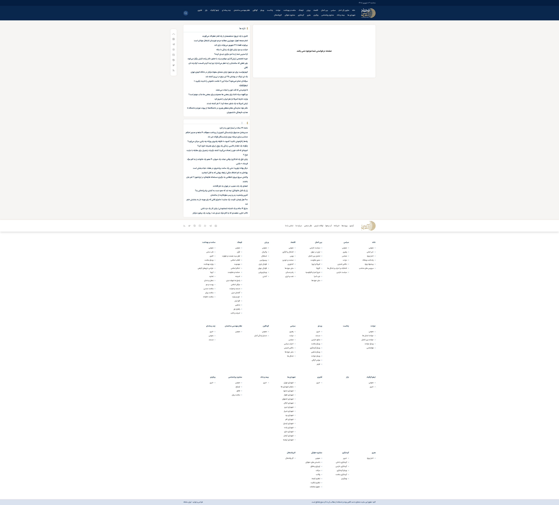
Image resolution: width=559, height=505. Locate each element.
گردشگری (301, 15)
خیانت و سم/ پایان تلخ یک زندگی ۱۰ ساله (232, 49)
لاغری (211, 256)
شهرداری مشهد (288, 391)
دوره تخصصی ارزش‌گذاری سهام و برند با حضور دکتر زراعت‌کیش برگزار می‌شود (218, 58)
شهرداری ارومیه (288, 439)
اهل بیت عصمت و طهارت (231, 256)
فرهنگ (301, 10)
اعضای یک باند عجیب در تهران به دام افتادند (230, 186)
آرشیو (352, 225)
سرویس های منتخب (366, 268)
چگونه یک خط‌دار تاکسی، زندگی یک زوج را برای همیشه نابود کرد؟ (222, 146)
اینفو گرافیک (214, 10)
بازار (206, 10)
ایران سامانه (187, 502)
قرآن (238, 252)
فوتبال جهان (262, 268)
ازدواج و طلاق (315, 466)
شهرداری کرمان (288, 435)
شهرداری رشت (288, 427)
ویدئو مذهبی (315, 352)
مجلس (344, 256)
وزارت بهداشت (208, 264)
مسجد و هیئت (234, 288)
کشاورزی (290, 264)
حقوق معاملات (315, 486)
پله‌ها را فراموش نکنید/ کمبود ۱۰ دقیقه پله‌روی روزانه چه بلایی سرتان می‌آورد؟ (217, 141)
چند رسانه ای (226, 10)
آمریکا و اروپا (316, 264)
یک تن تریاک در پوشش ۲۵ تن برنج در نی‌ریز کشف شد (227, 76)
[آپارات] (174, 49)
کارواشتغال (278, 15)
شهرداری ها (351, 15)
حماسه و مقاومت (234, 272)
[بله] (174, 60)
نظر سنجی (308, 225)
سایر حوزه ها (316, 280)
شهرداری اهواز (288, 395)
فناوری (200, 10)
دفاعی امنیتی (342, 264)
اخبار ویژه (370, 256)
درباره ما (299, 225)
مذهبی (237, 305)
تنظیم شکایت (315, 482)
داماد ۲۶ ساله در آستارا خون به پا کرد (234, 128)
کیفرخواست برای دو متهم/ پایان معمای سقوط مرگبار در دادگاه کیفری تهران (219, 72)
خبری (318, 331)
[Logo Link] (368, 13)
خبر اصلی (370, 252)
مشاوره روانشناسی (327, 15)
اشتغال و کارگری (287, 252)
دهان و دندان (208, 280)
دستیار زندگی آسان (260, 335)
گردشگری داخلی (341, 462)
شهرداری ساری (288, 431)
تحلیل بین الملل (314, 256)
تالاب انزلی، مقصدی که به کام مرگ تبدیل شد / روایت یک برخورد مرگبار (220, 213)
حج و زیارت (236, 297)
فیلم (318, 364)
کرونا (211, 272)
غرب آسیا (317, 276)
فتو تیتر (237, 301)
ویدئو (262, 10)
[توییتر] (174, 65)
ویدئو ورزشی (262, 272)
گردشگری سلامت (341, 474)
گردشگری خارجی (341, 466)
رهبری (345, 252)
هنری (309, 15)
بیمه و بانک (341, 15)
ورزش (308, 10)
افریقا (318, 268)
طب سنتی (209, 252)
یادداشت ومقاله (368, 260)
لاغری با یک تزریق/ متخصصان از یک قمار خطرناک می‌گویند (225, 36)
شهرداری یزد (289, 415)
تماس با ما (289, 225)
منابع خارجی (315, 339)
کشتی (265, 276)
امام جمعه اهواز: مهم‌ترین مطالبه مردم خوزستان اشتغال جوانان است (221, 40)
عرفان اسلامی (235, 284)
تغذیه (211, 276)
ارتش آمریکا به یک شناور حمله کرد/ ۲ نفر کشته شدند (227, 103)
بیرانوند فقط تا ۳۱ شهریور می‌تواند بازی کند (231, 45)
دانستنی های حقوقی (312, 462)
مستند (317, 335)
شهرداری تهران (288, 382)
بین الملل (324, 10)
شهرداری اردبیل (288, 423)
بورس (291, 256)
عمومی (371, 248)
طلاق (238, 391)
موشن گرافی (316, 360)
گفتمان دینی (235, 292)
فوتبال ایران (263, 264)
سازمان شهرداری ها (287, 386)
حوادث (278, 10)
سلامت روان (209, 292)
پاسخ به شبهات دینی (233, 280)
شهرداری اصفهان (287, 399)
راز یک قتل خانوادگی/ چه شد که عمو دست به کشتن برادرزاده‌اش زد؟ (221, 190)
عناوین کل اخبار (343, 10)
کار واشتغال (289, 458)
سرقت (318, 470)
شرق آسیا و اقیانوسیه (313, 272)
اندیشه (237, 276)
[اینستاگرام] (174, 39)
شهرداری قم (289, 419)
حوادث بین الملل (367, 339)
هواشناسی (370, 348)
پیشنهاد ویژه (369, 264)
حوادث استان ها (368, 335)
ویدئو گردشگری (315, 348)
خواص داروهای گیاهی (205, 268)
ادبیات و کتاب (235, 313)
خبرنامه (336, 225)
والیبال (264, 252)
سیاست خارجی (341, 272)
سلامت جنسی (208, 288)
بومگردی (344, 478)
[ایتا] (174, 55)
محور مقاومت (315, 260)
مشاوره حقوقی (290, 15)
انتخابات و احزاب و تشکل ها (337, 268)
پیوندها (344, 225)
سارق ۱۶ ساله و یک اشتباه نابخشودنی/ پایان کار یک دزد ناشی (224, 208)
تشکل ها (290, 356)
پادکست (270, 10)
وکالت (318, 474)
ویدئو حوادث (369, 344)
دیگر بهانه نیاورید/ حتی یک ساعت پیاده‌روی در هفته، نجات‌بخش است (220, 168)
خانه (353, 10)
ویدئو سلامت (209, 260)
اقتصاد (315, 10)
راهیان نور (236, 309)
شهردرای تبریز (288, 407)
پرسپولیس (263, 260)
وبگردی (315, 15)
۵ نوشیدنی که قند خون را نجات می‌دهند (232, 90)
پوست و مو (209, 284)
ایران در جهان (315, 252)
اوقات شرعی (318, 225)
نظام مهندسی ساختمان (242, 10)
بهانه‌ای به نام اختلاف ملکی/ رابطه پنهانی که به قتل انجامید (225, 172)
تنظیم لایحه (316, 478)
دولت (345, 260)
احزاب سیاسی (288, 344)
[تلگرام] (173, 44)
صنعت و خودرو (288, 260)
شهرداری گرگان (288, 403)
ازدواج (238, 386)
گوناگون (255, 10)
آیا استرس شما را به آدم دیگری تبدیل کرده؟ (231, 54)
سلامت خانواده (208, 297)
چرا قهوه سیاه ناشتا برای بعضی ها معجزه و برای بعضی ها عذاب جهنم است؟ (218, 94)
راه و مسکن (289, 272)
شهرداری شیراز (288, 411)
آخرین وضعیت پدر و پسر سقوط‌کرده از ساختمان (229, 195)
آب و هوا (328, 225)
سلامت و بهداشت (289, 10)
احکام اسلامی (235, 268)
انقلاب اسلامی (235, 260)
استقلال (264, 256)
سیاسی (333, 10)
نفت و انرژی (289, 276)
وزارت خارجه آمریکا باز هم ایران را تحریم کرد (231, 99)
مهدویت (237, 264)
